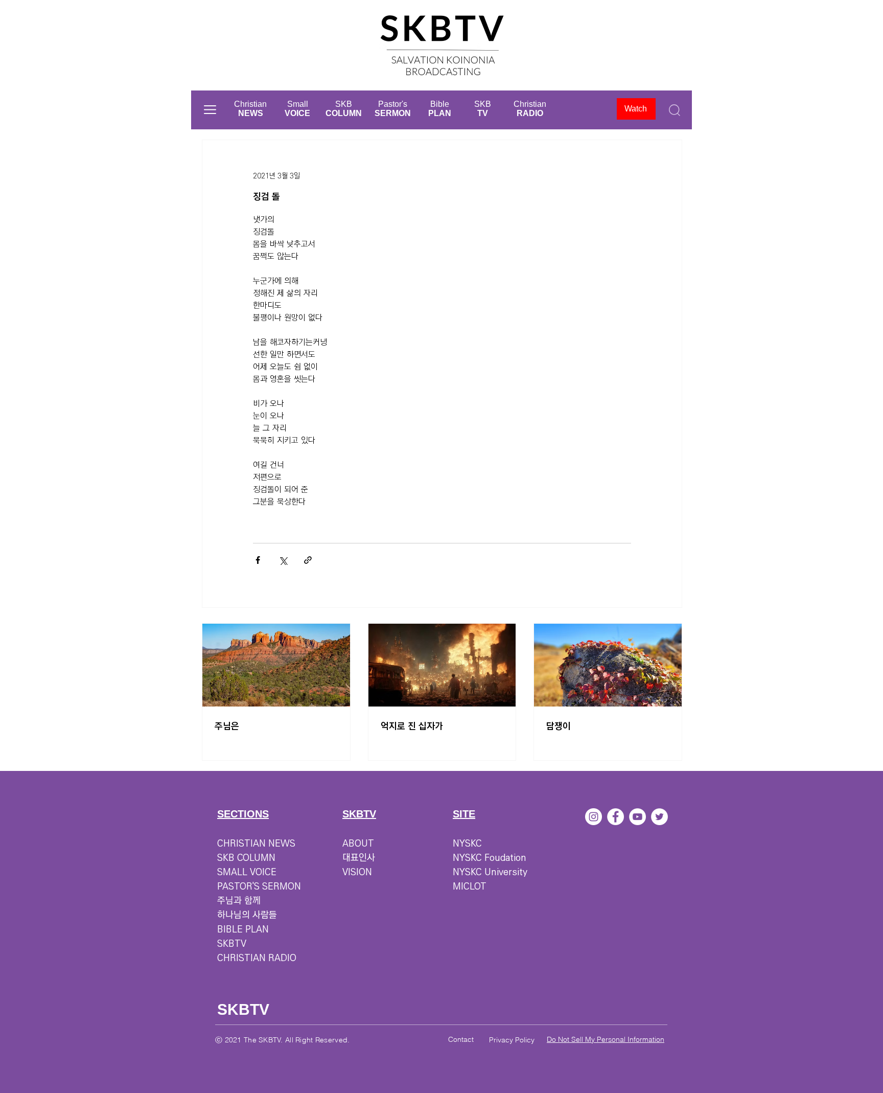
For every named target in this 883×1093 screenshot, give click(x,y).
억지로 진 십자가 (412, 726)
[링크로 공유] (308, 560)
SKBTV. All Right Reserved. (304, 1039)
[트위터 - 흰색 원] (659, 816)
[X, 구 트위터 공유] (283, 560)
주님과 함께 (239, 901)
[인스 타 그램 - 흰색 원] (593, 816)
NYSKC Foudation (489, 858)
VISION (357, 872)
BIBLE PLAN (243, 929)
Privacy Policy (512, 1039)
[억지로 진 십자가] (442, 665)
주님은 (227, 726)
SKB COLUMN (246, 858)
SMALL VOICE (246, 872)
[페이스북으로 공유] (258, 560)
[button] (210, 109)
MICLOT (469, 886)
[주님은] (276, 665)
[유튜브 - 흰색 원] (637, 816)
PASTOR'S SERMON (259, 886)
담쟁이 (558, 726)
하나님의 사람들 (247, 915)
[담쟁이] (608, 665)
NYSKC (467, 843)
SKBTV (231, 944)
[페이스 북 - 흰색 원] (615, 816)
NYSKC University (490, 872)
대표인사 (358, 858)
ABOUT (358, 843)
